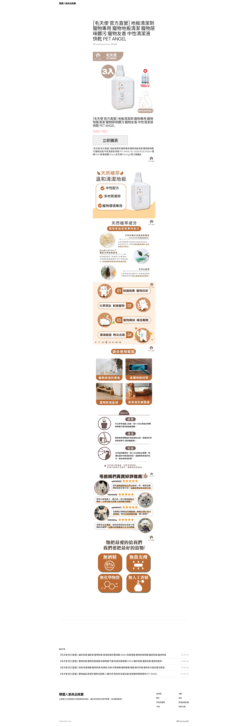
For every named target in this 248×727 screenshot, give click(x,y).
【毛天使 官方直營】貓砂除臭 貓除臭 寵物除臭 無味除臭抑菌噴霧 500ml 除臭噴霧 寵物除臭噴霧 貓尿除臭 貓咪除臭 (112, 655)
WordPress (182, 721)
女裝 (115, 44)
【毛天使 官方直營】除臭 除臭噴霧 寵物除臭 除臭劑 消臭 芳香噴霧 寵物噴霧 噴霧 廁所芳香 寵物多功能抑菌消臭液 (112, 667)
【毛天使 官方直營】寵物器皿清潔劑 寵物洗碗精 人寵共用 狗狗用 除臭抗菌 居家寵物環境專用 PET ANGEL (108, 674)
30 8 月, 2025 (185, 655)
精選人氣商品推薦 (67, 3)
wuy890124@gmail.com (103, 44)
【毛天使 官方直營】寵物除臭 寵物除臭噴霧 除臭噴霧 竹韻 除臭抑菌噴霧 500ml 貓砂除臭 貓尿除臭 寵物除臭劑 (110, 661)
